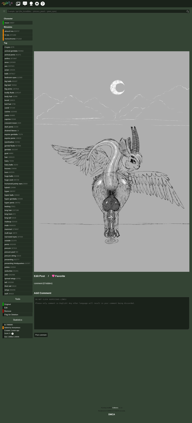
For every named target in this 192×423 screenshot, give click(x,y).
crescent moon (11, 123)
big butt (8, 85)
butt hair (8, 104)
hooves (8, 168)
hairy (7, 161)
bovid (7, 100)
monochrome (10, 39)
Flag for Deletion (11, 315)
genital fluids (10, 146)
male (7, 225)
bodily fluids (9, 93)
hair (6, 157)
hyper (7, 191)
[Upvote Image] (12, 333)
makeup (8, 222)
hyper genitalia (11, 199)
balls (6, 74)
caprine (8, 119)
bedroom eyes (10, 77)
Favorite (60, 276)
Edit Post (39, 276)
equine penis (10, 138)
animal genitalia (11, 51)
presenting (9, 259)
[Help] (43, 5)
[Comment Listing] (25, 5)
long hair (8, 210)
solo (6, 275)
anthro (7, 58)
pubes (7, 267)
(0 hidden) (47, 283)
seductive (8, 271)
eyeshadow (9, 142)
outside (8, 240)
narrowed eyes (11, 237)
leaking (7, 206)
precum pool (10, 252)
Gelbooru (115, 407)
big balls (8, 81)
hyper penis (9, 203)
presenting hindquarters (14, 263)
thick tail (8, 286)
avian (7, 70)
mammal (8, 229)
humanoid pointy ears (13, 184)
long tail (8, 218)
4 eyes (7, 47)
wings (7, 290)
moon (7, 23)
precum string (10, 256)
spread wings (10, 278)
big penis (8, 89)
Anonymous (16, 327)
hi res (7, 35)
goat (6, 153)
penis (7, 244)
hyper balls (9, 195)
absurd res (9, 31)
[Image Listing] (18, 5)
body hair (8, 96)
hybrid (7, 187)
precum (8, 248)
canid (7, 108)
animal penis (10, 55)
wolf (6, 294)
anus (7, 62)
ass (6, 66)
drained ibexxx (11, 130)
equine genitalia (11, 134)
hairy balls (9, 165)
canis (7, 115)
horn (6, 172)
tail (6, 282)
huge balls (9, 176)
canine (7, 112)
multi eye (8, 233)
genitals (8, 149)
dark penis (9, 127)
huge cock (9, 180)
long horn (8, 214)
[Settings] (37, 5)
